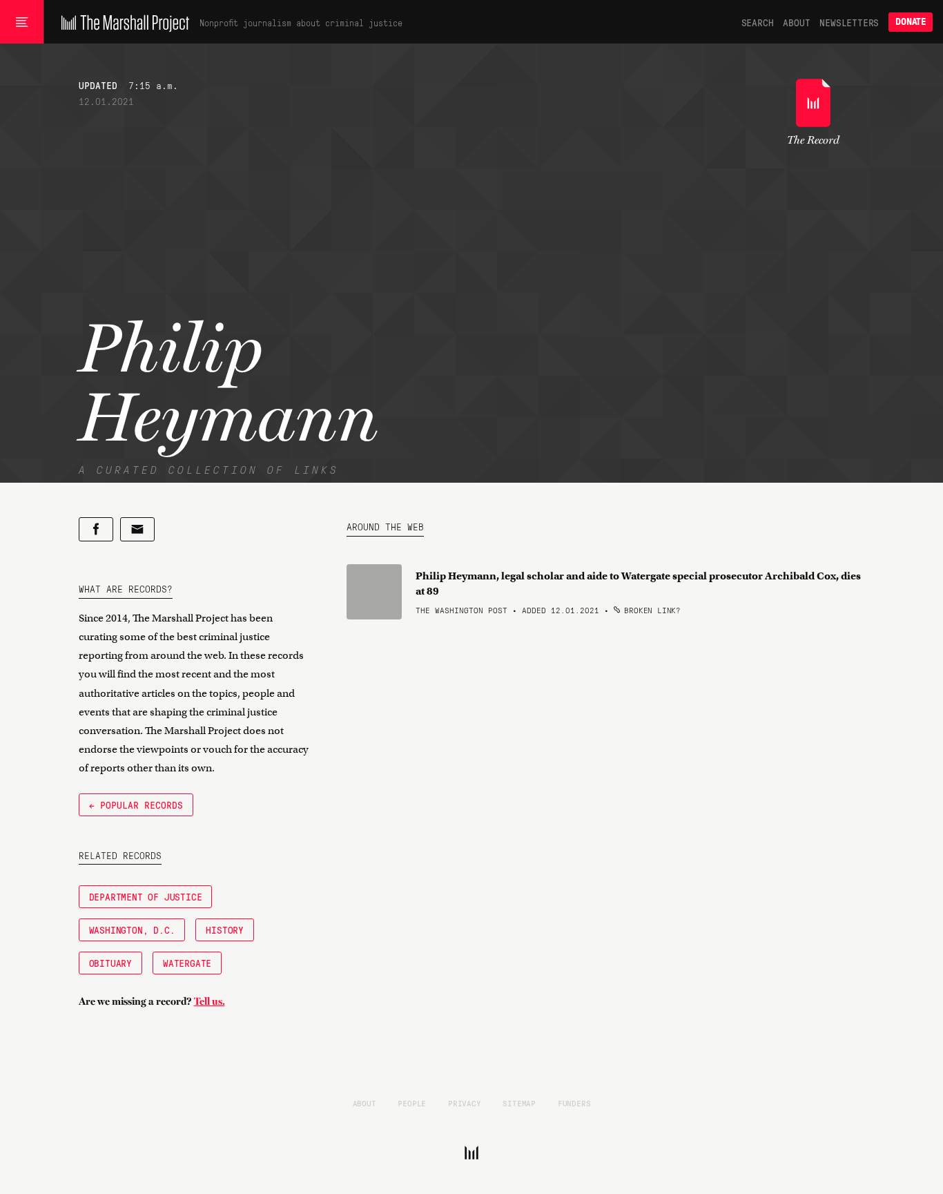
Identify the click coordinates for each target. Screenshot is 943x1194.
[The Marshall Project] (122, 22)
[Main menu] (21, 22)
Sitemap (519, 1102)
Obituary (110, 962)
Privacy (464, 1102)
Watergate (187, 962)
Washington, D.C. (132, 929)
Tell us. (209, 1001)
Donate (910, 22)
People (412, 1102)
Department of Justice (145, 896)
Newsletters (849, 22)
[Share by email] (137, 529)
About (796, 22)
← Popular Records (136, 804)
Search (757, 22)
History (225, 929)
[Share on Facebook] (96, 529)
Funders (574, 1102)
